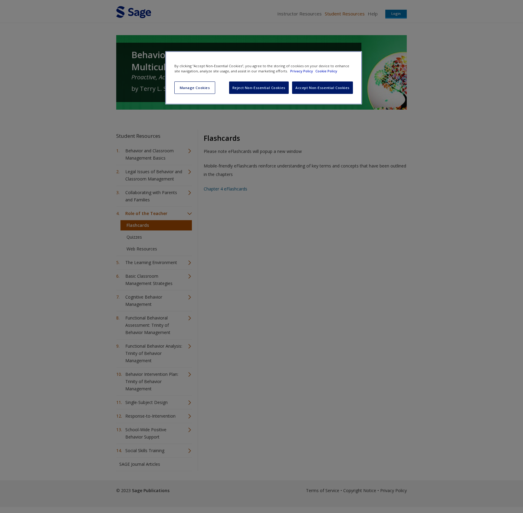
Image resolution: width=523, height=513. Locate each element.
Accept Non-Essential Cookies (322, 87)
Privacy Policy (302, 71)
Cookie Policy (326, 71)
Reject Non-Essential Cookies (258, 87)
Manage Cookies (195, 87)
